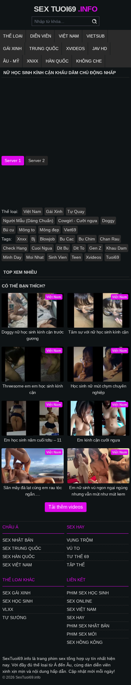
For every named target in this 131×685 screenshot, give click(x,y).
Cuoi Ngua (42, 248)
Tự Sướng (14, 617)
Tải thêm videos (65, 507)
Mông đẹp (49, 229)
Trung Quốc (43, 48)
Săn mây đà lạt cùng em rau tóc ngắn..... (32, 490)
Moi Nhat (35, 257)
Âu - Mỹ (11, 61)
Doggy (108, 220)
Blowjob (47, 238)
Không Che (89, 61)
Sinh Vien (57, 257)
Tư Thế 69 (78, 556)
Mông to (27, 229)
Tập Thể (76, 564)
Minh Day (12, 257)
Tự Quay (75, 211)
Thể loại (13, 36)
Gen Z (95, 248)
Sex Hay (75, 617)
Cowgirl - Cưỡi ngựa (77, 220)
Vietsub (95, 36)
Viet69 (70, 229)
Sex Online (79, 601)
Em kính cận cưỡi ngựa (98, 440)
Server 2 (36, 160)
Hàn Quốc (57, 61)
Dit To (78, 248)
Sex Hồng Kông (85, 642)
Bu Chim (87, 238)
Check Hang (15, 248)
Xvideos (75, 48)
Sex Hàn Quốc (18, 556)
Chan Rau (109, 238)
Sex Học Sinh (17, 601)
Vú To (73, 548)
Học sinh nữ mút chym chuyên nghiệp (98, 389)
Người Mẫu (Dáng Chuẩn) (28, 220)
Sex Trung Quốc (21, 548)
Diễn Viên (40, 36)
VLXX (7, 609)
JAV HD (99, 48)
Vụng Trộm (80, 540)
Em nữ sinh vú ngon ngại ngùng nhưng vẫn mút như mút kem (98, 490)
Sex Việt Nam (17, 564)
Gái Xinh (12, 48)
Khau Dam (116, 248)
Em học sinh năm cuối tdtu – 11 (33, 440)
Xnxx (32, 61)
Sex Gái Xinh (16, 592)
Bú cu (8, 229)
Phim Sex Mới (82, 634)
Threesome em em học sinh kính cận (32, 389)
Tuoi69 (112, 257)
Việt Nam (69, 36)
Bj (33, 238)
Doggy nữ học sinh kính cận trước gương (33, 335)
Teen (76, 257)
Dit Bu (63, 248)
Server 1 (13, 160)
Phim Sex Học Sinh (88, 592)
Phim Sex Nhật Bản (88, 625)
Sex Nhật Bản (17, 540)
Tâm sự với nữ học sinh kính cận (98, 332)
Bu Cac (67, 238)
